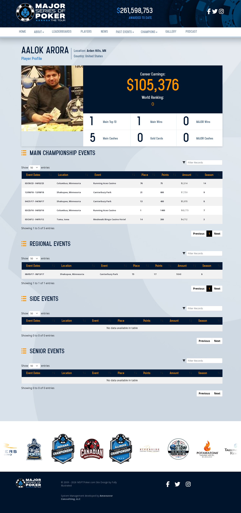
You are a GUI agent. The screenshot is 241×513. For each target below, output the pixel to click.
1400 (162, 210)
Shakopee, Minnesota (69, 192)
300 (162, 219)
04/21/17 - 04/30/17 (34, 201)
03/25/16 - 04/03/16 (34, 210)
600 (162, 192)
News (104, 32)
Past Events (124, 32)
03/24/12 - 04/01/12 (34, 219)
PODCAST (191, 32)
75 (161, 183)
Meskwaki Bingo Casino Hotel (109, 219)
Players (86, 32)
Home (22, 32)
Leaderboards (61, 32)
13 (141, 201)
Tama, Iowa (63, 219)
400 (162, 201)
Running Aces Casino (104, 183)
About (38, 32)
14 (204, 183)
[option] (34, 449)
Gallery (170, 32)
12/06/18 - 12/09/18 (34, 192)
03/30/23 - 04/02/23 (34, 183)
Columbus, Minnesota (69, 183)
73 (133, 274)
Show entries (35, 167)
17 (155, 274)
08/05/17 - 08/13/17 (34, 274)
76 (141, 183)
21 (141, 192)
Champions (148, 32)
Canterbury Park (102, 192)
